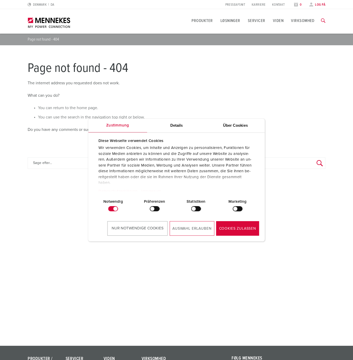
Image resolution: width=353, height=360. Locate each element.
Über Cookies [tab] (235, 125)
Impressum (151, 191)
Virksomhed (302, 21)
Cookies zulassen (237, 228)
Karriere (259, 4)
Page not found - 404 (43, 39)
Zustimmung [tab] (117, 125)
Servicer (256, 21)
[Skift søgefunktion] (323, 21)
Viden (278, 21)
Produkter (202, 21)
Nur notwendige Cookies (138, 228)
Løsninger (230, 21)
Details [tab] (176, 125)
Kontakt (278, 4)
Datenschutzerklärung (117, 191)
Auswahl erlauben (191, 228)
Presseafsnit (235, 4)
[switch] (154, 208)
